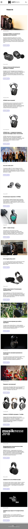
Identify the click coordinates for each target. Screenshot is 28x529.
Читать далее (6, 45)
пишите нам (17, 526)
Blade (13, 525)
